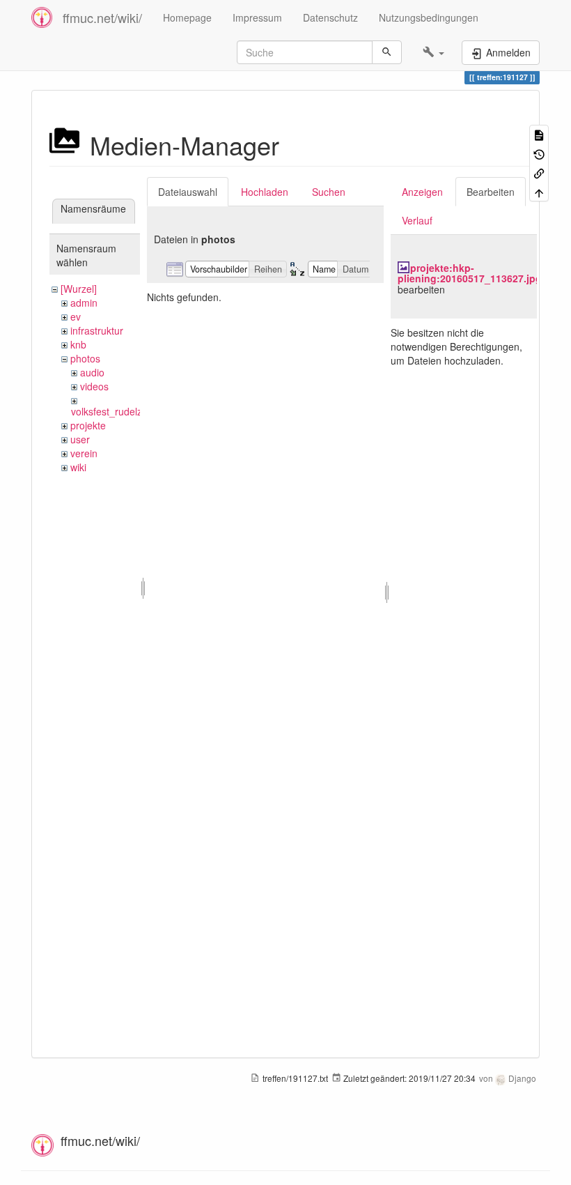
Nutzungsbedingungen (428, 17)
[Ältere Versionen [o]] (539, 153)
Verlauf (417, 220)
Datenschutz (330, 17)
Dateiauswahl (187, 192)
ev (75, 316)
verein (83, 453)
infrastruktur (96, 330)
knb (78, 344)
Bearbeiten (491, 192)
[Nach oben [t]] (539, 191)
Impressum (257, 17)
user (80, 439)
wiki (78, 467)
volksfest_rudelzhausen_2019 (137, 411)
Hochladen (264, 192)
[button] (433, 52)
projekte (88, 425)
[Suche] (387, 52)
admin (83, 302)
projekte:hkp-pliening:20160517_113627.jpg (470, 273)
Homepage (187, 17)
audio (92, 372)
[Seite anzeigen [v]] (539, 134)
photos (85, 358)
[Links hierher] (539, 172)
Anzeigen (422, 192)
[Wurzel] (79, 289)
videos (94, 386)
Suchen (328, 192)
